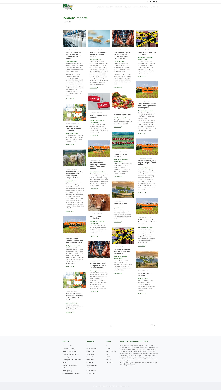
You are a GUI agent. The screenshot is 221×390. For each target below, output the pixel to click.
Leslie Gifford (90, 360)
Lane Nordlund (91, 357)
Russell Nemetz (91, 371)
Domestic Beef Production (96, 217)
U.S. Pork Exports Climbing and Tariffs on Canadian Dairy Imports (98, 166)
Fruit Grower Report (68, 368)
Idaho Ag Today (67, 371)
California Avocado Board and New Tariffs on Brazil (147, 222)
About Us (110, 7)
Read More (69, 99)
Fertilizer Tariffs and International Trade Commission (122, 251)
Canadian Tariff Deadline (120, 155)
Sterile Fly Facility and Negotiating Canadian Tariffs (147, 163)
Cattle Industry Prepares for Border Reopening (74, 128)
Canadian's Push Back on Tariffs (147, 53)
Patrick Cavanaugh (92, 365)
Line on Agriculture (68, 357)
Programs (100, 7)
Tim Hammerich (91, 373)
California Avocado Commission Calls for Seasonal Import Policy (74, 297)
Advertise (128, 7)
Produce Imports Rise (122, 114)
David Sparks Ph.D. (92, 349)
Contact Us (109, 362)
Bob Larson (90, 346)
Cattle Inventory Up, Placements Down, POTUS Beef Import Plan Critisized (122, 55)
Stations (108, 346)
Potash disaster (120, 204)
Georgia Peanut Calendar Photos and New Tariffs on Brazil (74, 240)
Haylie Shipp (90, 351)
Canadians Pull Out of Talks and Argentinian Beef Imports (147, 106)
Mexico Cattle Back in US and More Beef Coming (98, 54)
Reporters (118, 7)
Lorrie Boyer (90, 362)
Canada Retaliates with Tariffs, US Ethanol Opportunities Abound (74, 55)
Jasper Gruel (90, 354)
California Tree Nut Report (70, 354)
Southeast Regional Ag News (71, 373)
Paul (88, 368)
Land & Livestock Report (70, 365)
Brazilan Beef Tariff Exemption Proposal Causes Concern (98, 266)
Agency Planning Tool (141, 7)
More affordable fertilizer (145, 274)
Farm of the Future (68, 346)
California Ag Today (68, 349)
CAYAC (153, 7)
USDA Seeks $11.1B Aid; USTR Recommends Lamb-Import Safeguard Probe (74, 175)
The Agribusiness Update (70, 351)
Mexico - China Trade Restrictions (98, 116)
